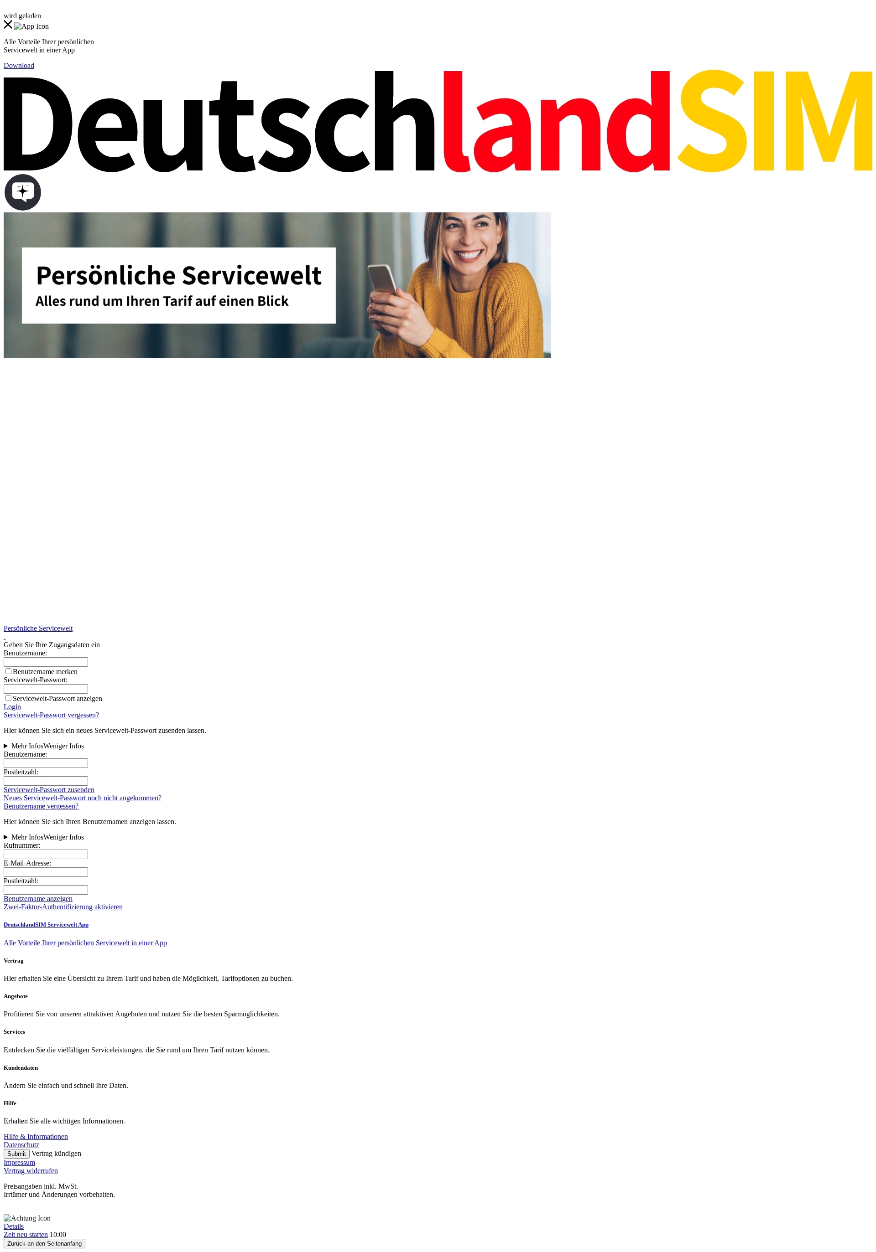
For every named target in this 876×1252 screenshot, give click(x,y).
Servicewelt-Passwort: (36, 680)
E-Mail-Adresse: (27, 863)
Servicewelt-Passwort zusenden (49, 789)
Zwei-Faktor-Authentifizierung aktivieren (63, 907)
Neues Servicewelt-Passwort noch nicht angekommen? (83, 798)
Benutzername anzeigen (38, 898)
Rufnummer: (22, 845)
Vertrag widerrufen (31, 1171)
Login (12, 707)
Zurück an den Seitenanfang (44, 1243)
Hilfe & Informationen (36, 1136)
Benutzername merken (45, 671)
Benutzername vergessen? (41, 806)
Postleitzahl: (21, 772)
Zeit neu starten (26, 1234)
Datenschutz (21, 1145)
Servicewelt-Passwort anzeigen (57, 698)
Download (19, 65)
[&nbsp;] (4, 636)
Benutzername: (25, 754)
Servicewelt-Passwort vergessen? (51, 715)
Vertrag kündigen (56, 1153)
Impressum (19, 1162)
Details (14, 1226)
